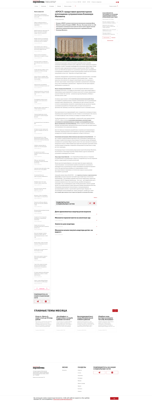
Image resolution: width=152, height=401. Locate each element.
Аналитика (43, 6)
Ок (114, 398)
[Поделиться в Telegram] (90, 203)
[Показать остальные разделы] (75, 6)
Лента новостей (39, 11)
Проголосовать (106, 37)
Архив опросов (110, 40)
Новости (95, 197)
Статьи (36, 6)
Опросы (79, 391)
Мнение (59, 6)
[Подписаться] (118, 2)
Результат (113, 37)
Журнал (79, 386)
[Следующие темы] (116, 310)
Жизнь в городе (67, 6)
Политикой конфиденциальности (62, 399)
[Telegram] (116, 2)
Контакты (64, 370)
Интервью (51, 6)
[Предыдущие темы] (113, 310)
